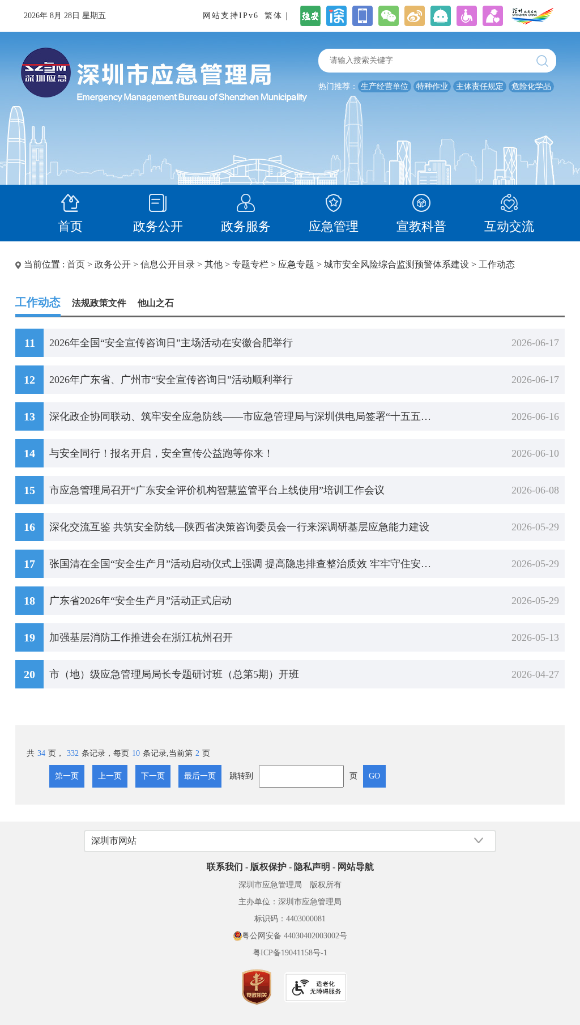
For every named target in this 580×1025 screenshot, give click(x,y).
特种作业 (432, 86)
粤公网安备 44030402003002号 (294, 936)
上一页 (110, 776)
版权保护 (268, 866)
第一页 (67, 776)
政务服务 (246, 226)
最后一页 (200, 776)
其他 (213, 264)
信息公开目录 (167, 264)
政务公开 (158, 226)
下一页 (153, 776)
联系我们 (225, 866)
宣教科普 (421, 226)
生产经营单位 (384, 86)
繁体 (274, 15)
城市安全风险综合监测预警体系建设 (396, 264)
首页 (70, 226)
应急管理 (334, 226)
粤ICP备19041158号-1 (290, 953)
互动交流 (509, 226)
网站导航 (356, 866)
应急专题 (296, 264)
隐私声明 (312, 866)
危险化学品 (531, 86)
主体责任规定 (480, 86)
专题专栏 (250, 264)
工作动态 (497, 264)
